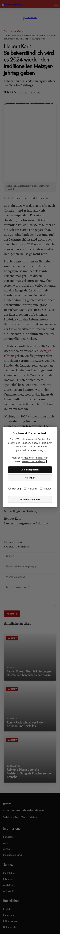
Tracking (16, 488)
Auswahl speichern (30, 499)
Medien (47, 488)
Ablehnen (30, 477)
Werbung (32, 488)
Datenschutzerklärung (34, 461)
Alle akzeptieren (30, 469)
